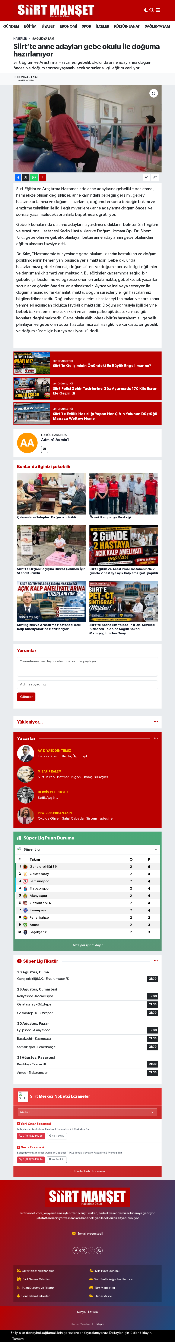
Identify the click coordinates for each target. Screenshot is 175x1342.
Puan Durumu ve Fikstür (38, 1287)
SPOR (86, 26)
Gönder (26, 697)
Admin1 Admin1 (55, 440)
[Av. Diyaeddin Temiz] (25, 753)
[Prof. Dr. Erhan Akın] (25, 815)
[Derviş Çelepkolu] (25, 795)
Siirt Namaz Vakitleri (36, 1279)
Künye (81, 1312)
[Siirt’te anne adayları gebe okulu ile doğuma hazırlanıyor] (87, 128)
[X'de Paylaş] (25, 177)
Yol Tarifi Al (58, 1136)
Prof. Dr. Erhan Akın (55, 813)
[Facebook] (76, 1250)
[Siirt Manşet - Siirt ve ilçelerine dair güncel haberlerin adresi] (56, 10)
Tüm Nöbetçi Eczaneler (89, 1171)
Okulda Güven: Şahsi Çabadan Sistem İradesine (75, 818)
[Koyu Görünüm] (146, 10)
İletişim (93, 1312)
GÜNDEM (11, 26)
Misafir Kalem (49, 771)
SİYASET (48, 26)
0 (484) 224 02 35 (33, 1136)
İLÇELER (102, 26)
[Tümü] (156, 722)
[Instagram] (91, 1250)
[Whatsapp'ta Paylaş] (34, 177)
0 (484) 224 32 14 (32, 1159)
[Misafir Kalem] (25, 774)
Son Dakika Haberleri (36, 1296)
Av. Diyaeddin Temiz (54, 750)
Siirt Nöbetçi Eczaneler (38, 1270)
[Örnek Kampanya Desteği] (123, 493)
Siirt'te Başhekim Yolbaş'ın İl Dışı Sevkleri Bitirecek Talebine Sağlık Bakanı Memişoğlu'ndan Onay (122, 629)
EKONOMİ (68, 26)
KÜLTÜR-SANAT (127, 26)
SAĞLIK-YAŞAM (157, 26)
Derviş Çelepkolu (53, 792)
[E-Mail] (44, 449)
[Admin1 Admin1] (27, 443)
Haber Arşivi (103, 1296)
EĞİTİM (30, 26)
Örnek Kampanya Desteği (110, 517)
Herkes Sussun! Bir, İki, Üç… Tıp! (62, 756)
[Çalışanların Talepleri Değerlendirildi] (51, 493)
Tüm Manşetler (104, 1287)
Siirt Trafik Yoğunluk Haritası (113, 1279)
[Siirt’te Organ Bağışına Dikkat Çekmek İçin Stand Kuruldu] (51, 545)
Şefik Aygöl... (48, 798)
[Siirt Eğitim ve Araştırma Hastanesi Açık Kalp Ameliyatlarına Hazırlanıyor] (51, 601)
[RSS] (99, 1250)
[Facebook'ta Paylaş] (18, 177)
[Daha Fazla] (42, 177)
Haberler (20, 38)
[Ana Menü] (158, 10)
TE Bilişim (98, 1324)
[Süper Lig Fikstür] (156, 961)
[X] (83, 1250)
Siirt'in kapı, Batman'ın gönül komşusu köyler (73, 777)
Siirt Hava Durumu (107, 1270)
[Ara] (151, 10)
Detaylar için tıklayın (88, 945)
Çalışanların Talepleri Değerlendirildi (46, 517)
